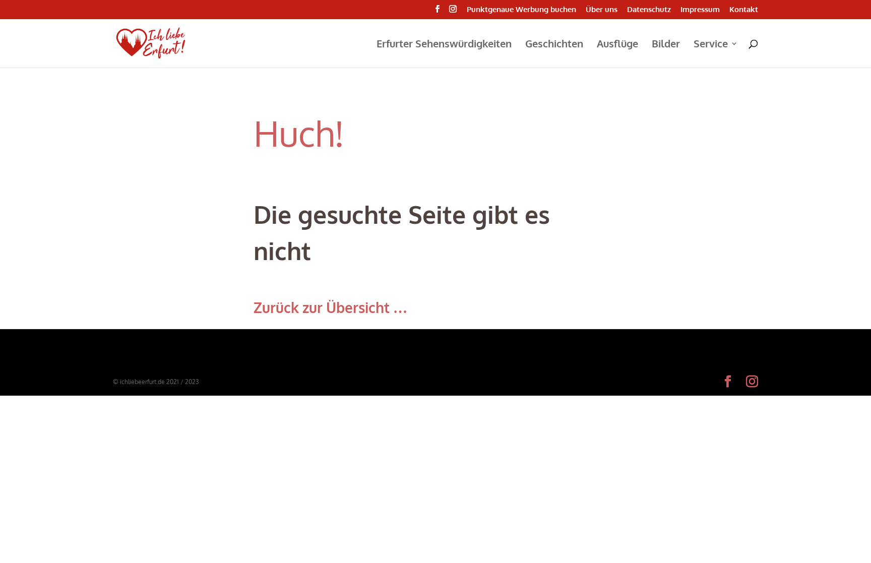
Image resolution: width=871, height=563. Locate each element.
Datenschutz (649, 10)
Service (711, 45)
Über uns (601, 10)
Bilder (666, 45)
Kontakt (743, 10)
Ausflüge (617, 45)
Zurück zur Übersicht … (330, 307)
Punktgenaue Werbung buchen (521, 10)
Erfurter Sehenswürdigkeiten (444, 45)
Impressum (700, 10)
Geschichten (554, 45)
